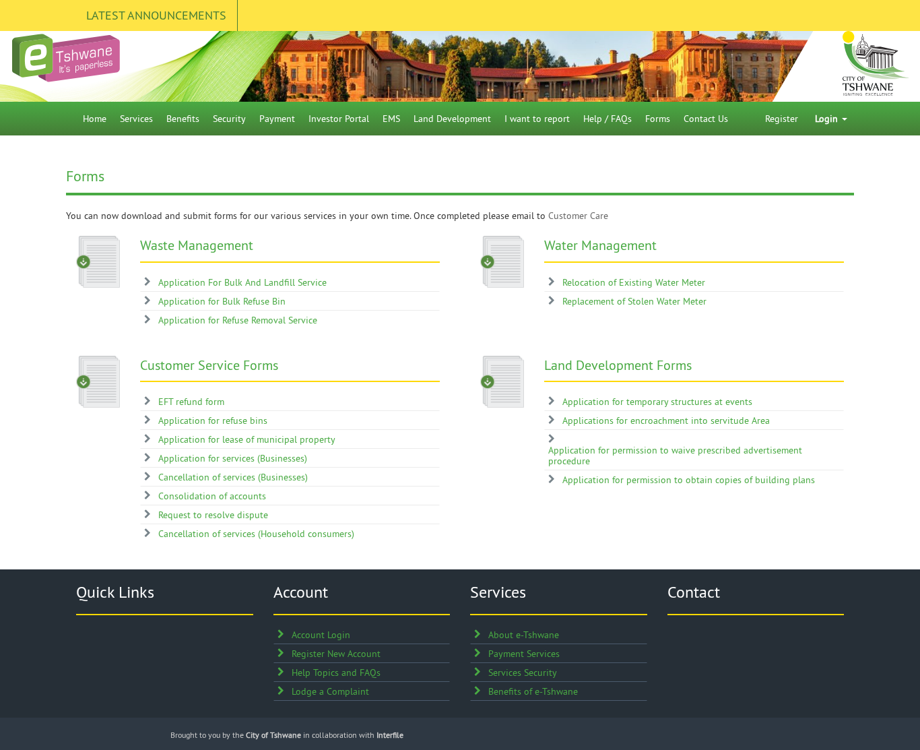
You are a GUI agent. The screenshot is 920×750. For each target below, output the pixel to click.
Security (229, 119)
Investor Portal (338, 119)
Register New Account (336, 654)
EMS (391, 119)
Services (136, 119)
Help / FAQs (607, 119)
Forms (657, 119)
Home (94, 119)
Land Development (452, 119)
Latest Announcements (156, 15)
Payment (277, 119)
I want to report (537, 119)
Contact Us (706, 119)
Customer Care (578, 216)
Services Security (522, 672)
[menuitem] (94, 118)
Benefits (182, 119)
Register (781, 119)
